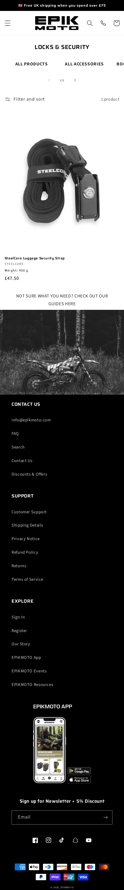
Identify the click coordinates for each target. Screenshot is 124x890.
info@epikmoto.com (31, 420)
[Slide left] (49, 80)
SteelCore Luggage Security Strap (35, 258)
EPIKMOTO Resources (32, 685)
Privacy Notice (26, 539)
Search (18, 447)
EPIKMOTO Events (29, 671)
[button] (7, 23)
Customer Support (29, 512)
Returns (19, 566)
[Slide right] (75, 80)
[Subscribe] (105, 817)
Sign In (18, 617)
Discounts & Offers (29, 474)
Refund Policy (25, 552)
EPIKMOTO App (26, 658)
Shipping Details (27, 525)
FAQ (15, 434)
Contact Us (22, 461)
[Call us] (103, 23)
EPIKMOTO (67, 887)
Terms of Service (27, 579)
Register (19, 631)
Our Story (21, 644)
